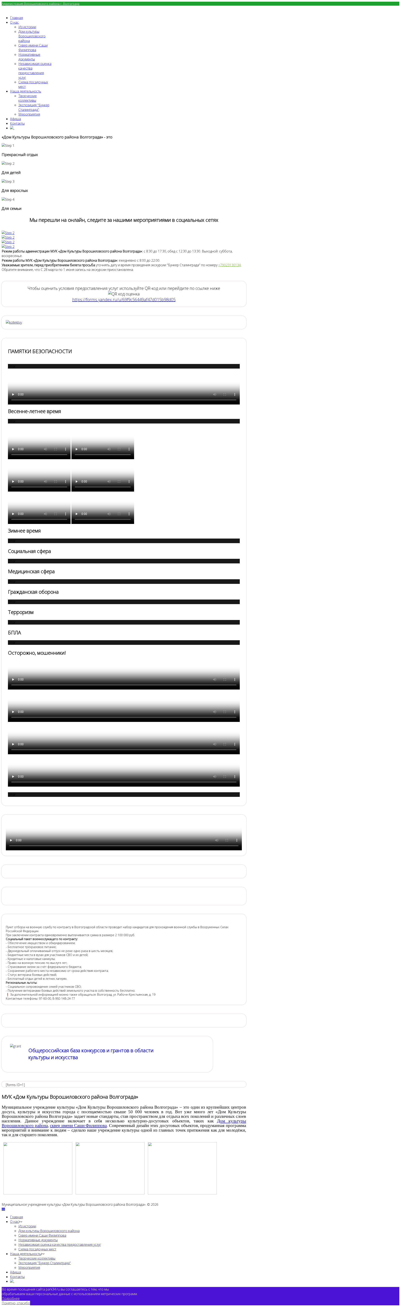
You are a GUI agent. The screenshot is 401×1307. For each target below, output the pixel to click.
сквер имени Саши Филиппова (78, 1125)
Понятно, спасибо (16, 1303)
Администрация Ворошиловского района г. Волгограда (40, 4)
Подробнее (11, 1298)
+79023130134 (229, 265)
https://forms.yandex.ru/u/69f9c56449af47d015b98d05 (124, 299)
